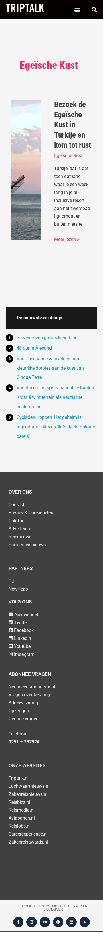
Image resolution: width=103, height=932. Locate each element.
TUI (12, 581)
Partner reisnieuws (27, 544)
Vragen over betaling (29, 694)
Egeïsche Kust (68, 155)
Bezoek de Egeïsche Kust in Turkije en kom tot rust (72, 125)
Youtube (22, 646)
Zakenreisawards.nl (28, 842)
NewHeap (18, 589)
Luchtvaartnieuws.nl (29, 786)
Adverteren (19, 528)
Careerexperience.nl (28, 834)
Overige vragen (24, 718)
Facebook (24, 630)
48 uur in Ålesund (34, 348)
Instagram (24, 654)
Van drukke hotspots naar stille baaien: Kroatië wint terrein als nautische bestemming (56, 397)
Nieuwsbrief (27, 614)
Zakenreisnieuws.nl (28, 794)
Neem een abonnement (32, 687)
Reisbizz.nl (19, 802)
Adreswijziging (23, 702)
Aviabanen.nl (22, 818)
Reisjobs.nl (20, 826)
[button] (77, 10)
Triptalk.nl (19, 778)
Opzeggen (19, 710)
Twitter (21, 622)
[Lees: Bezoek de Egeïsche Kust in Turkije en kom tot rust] (26, 169)
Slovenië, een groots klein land (47, 337)
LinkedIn (22, 638)
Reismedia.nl (22, 810)
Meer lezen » (66, 239)
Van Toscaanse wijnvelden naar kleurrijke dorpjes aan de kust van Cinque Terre (50, 368)
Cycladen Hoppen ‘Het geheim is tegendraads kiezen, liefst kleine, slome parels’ (56, 427)
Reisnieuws (20, 536)
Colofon (17, 520)
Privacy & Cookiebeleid (31, 512)
